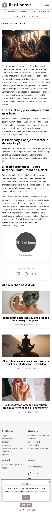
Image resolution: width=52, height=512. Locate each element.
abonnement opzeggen (38, 448)
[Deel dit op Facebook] (18, 274)
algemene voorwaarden (38, 435)
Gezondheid (21, 12)
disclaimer (32, 438)
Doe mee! (26, 505)
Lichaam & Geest (33, 12)
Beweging (26, 16)
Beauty (17, 16)
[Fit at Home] (16, 4)
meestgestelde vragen (12, 448)
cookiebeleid (33, 445)
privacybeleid (34, 441)
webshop (6, 445)
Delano (20, 368)
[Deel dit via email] (34, 274)
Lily (20, 412)
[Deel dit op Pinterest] (26, 274)
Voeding (11, 12)
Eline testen (26, 255)
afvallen (5, 441)
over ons (6, 451)
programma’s (8, 438)
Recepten (45, 12)
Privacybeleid (41, 491)
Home (5, 12)
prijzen (5, 435)
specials (5, 454)
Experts (34, 16)
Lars (21, 325)
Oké (26, 497)
